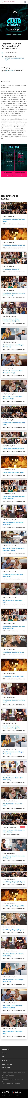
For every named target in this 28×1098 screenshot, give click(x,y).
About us (4, 1053)
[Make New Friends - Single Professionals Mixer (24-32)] (14, 308)
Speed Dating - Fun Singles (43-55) (13, 472)
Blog (3, 1056)
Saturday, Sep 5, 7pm (9, 316)
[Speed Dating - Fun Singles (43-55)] (14, 462)
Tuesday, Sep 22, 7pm (9, 827)
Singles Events (6, 1061)
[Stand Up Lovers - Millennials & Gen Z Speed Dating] (14, 819)
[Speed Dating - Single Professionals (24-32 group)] (14, 845)
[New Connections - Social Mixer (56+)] (14, 589)
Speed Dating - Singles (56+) (11, 269)
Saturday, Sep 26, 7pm (9, 951)
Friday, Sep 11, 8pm (9, 420)
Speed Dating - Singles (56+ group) (13, 448)
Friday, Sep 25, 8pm (9, 853)
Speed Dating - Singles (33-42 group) (14, 882)
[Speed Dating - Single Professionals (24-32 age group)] (14, 282)
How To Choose (6, 1067)
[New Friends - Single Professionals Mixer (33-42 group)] (14, 537)
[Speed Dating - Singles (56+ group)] (14, 438)
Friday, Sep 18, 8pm (9, 623)
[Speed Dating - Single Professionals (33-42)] (14, 208)
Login (6, 70)
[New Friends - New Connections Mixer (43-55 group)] (14, 360)
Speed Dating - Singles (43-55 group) (14, 245)
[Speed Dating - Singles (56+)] (14, 258)
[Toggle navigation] (25, 2)
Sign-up (11, 70)
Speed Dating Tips (7, 1064)
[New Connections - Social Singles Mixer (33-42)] (14, 334)
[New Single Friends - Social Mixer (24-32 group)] (14, 511)
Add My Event (5, 1049)
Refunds (17, 1095)
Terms (10, 1095)
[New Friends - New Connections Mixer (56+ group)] (14, 386)
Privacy (4, 1095)
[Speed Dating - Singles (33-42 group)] (14, 871)
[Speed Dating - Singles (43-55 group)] (14, 234)
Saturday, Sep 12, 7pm (9, 519)
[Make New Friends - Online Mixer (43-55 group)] (14, 563)
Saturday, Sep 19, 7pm (9, 723)
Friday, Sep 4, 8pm (8, 216)
